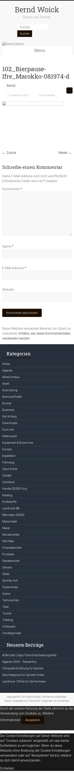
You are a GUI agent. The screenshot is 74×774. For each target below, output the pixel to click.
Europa (7, 449)
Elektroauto (9, 436)
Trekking (7, 620)
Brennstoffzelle (12, 396)
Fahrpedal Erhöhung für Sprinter (23, 668)
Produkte (8, 554)
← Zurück (9, 153)
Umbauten (9, 626)
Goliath (7, 475)
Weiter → (65, 153)
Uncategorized (11, 633)
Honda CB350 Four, (15, 488)
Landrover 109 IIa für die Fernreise (24, 681)
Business (8, 410)
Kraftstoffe (9, 501)
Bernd (11, 86)
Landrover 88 (10, 508)
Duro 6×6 (8, 429)
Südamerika (10, 587)
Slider (5, 574)
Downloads (9, 423)
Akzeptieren (32, 720)
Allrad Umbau (11, 377)
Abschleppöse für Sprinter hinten (23, 675)
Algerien (7, 370)
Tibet (5, 606)
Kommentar (12, 189)
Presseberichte (12, 547)
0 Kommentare (46, 95)
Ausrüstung (9, 390)
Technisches (10, 600)
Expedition (9, 455)
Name (7, 246)
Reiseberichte (11, 560)
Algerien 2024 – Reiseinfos (19, 661)
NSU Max (8, 541)
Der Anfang (9, 416)
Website (8, 290)
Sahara (7, 567)
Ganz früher (9, 469)
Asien (5, 383)
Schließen (7, 768)
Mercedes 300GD (13, 515)
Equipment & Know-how (17, 442)
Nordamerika (10, 534)
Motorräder (9, 521)
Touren (7, 613)
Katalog (7, 495)
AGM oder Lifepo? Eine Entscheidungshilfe (29, 655)
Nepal (6, 528)
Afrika (6, 364)
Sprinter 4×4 (10, 580)
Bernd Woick (37, 9)
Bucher (7, 403)
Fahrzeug (8, 462)
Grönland (8, 482)
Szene (6, 593)
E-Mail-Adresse (14, 268)
